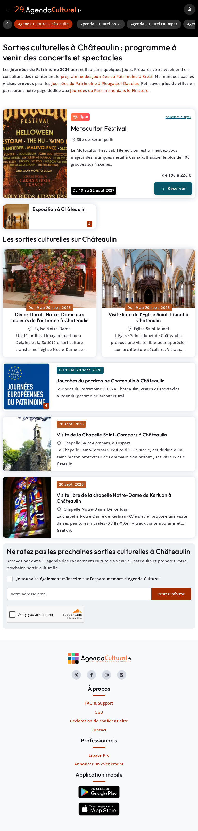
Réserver (173, 189)
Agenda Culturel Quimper (153, 24)
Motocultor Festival (99, 128)
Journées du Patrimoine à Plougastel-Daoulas (95, 83)
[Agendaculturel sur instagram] (106, 675)
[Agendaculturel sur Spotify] (121, 675)
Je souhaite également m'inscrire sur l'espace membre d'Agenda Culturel (88, 578)
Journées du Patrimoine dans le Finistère (109, 90)
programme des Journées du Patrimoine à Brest (107, 76)
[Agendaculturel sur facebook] (91, 675)
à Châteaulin (49, 317)
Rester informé (171, 593)
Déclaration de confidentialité (99, 720)
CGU (99, 712)
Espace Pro (99, 755)
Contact (99, 729)
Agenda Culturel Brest (100, 24)
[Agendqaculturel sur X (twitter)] (76, 675)
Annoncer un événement (98, 763)
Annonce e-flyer (178, 117)
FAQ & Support (99, 703)
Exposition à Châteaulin (58, 209)
